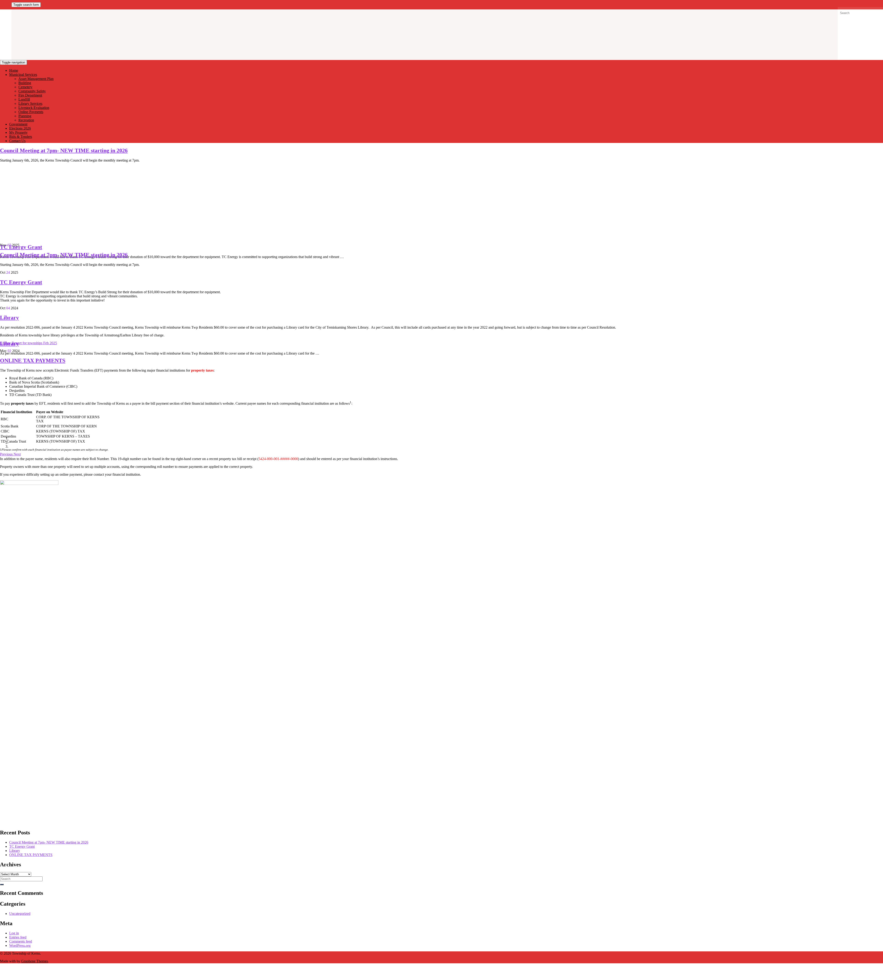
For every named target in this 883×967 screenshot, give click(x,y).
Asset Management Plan (36, 79)
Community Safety (32, 91)
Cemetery (25, 87)
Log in (14, 933)
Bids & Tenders (20, 137)
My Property (18, 132)
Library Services (30, 103)
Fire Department (30, 95)
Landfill (24, 99)
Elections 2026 (20, 128)
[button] (7, 454)
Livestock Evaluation (33, 108)
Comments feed (20, 941)
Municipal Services (23, 75)
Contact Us (17, 141)
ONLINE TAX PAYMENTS (32, 361)
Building (24, 83)
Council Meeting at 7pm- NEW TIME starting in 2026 (64, 151)
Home (13, 70)
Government (18, 124)
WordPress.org (20, 945)
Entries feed (17, 937)
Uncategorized (19, 914)
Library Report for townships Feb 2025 (28, 343)
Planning (24, 116)
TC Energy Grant (21, 247)
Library (9, 318)
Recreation (26, 120)
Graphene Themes (34, 961)
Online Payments (30, 112)
